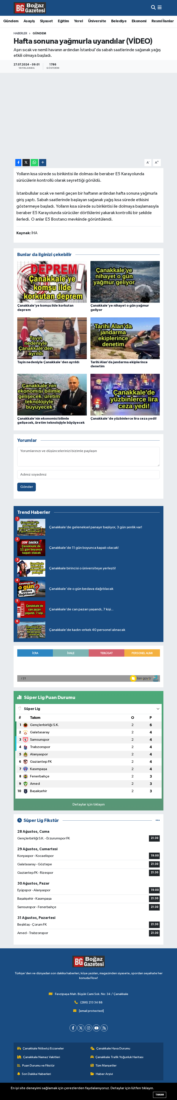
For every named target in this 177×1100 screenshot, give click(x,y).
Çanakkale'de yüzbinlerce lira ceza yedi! (123, 418)
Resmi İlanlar (163, 21)
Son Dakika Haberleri (36, 1074)
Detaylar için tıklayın (89, 804)
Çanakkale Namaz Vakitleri (41, 1057)
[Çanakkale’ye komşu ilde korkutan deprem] (52, 282)
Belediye (118, 21)
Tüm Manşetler (106, 1065)
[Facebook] (73, 1028)
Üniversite (97, 21)
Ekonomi (139, 21)
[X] (80, 1028)
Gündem (10, 21)
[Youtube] (96, 1028)
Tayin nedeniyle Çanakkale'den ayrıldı (48, 362)
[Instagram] (88, 1028)
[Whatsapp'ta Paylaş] (34, 162)
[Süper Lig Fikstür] (158, 820)
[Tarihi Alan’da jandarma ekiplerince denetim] (125, 338)
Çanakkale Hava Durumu (113, 1048)
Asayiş (29, 21)
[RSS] (104, 1028)
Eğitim (63, 21)
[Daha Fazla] (42, 162)
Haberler (20, 33)
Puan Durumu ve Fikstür (38, 1065)
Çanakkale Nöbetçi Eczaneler (43, 1048)
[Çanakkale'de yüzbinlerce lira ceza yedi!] (125, 394)
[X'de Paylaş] (26, 162)
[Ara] (153, 8)
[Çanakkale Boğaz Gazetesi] (30, 8)
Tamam (159, 1095)
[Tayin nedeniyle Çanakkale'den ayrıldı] (52, 338)
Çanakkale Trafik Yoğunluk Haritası (119, 1057)
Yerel (78, 21)
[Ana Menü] (160, 8)
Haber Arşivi (104, 1074)
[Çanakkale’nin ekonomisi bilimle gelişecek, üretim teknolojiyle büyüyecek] (52, 394)
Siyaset (46, 21)
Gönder (26, 487)
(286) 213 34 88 (91, 1002)
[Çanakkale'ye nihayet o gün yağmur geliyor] (125, 282)
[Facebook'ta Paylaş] (18, 162)
